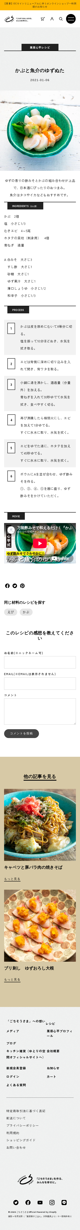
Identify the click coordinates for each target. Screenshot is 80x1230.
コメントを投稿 (21, 733)
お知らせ (53, 1068)
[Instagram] (52, 1202)
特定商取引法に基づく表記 (25, 1111)
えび (10, 612)
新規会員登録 (16, 1068)
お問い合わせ (16, 1147)
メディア (12, 1031)
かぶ (26, 612)
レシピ (50, 1023)
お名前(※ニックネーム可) (23, 653)
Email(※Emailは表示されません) (30, 674)
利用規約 (12, 1133)
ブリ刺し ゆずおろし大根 (29, 968)
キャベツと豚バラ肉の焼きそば (33, 867)
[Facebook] (28, 1202)
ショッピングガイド (21, 1140)
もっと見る (12, 878)
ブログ (11, 1043)
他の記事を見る (40, 776)
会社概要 (53, 1051)
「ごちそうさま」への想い (25, 1021)
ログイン (12, 1076)
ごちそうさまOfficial (26, 1212)
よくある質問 (16, 1085)
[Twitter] (15, 1202)
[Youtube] (40, 1202)
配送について (16, 1118)
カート (52, 1076)
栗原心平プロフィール (60, 1033)
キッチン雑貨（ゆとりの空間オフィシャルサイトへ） (25, 1054)
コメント (10, 695)
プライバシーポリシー (22, 1125)
